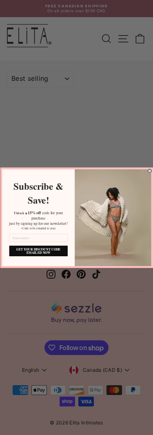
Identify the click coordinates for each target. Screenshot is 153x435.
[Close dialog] (150, 171)
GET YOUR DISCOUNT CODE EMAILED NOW (38, 251)
